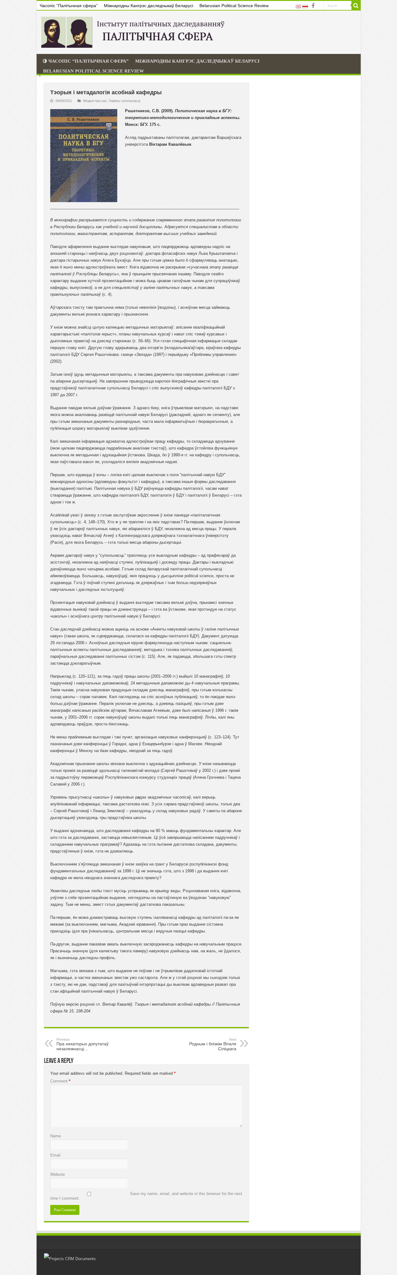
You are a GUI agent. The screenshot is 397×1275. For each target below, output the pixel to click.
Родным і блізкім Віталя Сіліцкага (212, 1044)
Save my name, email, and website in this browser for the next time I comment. (146, 1196)
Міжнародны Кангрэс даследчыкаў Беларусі (148, 5)
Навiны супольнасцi (124, 101)
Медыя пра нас (95, 101)
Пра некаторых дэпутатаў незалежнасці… (82, 1044)
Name (55, 1136)
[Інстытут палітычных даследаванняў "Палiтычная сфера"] (134, 31)
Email (55, 1155)
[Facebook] (313, 6)
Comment (60, 1081)
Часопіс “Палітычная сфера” (69, 5)
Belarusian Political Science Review (234, 5)
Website (57, 1174)
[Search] (356, 5)
